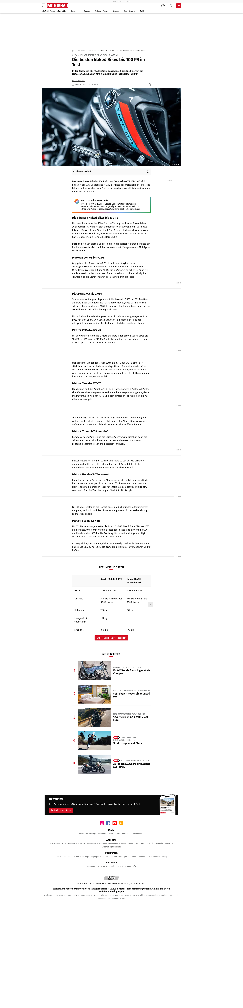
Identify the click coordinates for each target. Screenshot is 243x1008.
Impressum (68, 857)
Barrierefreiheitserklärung (157, 857)
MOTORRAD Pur (142, 843)
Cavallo (95, 895)
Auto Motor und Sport (63, 895)
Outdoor (164, 895)
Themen (141, 857)
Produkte (127, 1)
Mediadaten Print (122, 834)
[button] (111, 127)
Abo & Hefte (131, 866)
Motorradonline (152, 895)
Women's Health (118, 899)
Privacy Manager (120, 857)
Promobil (174, 895)
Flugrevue (105, 895)
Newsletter (71, 843)
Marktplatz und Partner (87, 843)
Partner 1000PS (138, 834)
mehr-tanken (126, 895)
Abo (114, 1)
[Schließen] (147, 200)
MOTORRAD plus (127, 843)
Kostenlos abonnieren (61, 810)
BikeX (76, 895)
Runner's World (104, 899)
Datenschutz (106, 857)
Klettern (115, 895)
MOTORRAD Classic (110, 866)
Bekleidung (75, 11)
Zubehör (87, 11)
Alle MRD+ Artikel (48, 11)
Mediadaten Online (105, 834)
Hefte (120, 1)
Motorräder (61, 11)
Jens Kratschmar (78, 81)
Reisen (105, 11)
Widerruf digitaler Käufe (111, 847)
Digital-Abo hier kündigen (161, 843)
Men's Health (138, 895)
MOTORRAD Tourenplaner (108, 843)
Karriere (133, 857)
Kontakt (59, 857)
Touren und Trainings (87, 834)
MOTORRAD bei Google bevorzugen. (125, 209)
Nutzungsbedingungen (90, 857)
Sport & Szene (129, 11)
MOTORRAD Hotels (57, 843)
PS (99, 866)
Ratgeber (116, 11)
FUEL (122, 866)
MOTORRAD (91, 866)
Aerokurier (48, 895)
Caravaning (85, 895)
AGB (77, 857)
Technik (98, 11)
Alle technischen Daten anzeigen (111, 638)
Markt (141, 11)
